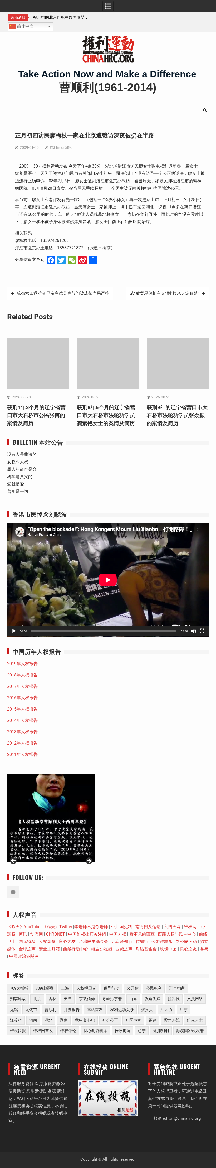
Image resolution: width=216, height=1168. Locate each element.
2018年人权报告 (22, 675)
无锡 (14, 1009)
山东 (133, 999)
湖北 (48, 1020)
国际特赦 (27, 941)
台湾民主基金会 (93, 941)
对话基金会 (146, 948)
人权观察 (47, 941)
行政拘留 (122, 1030)
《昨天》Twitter (57, 926)
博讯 (23, 934)
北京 (37, 999)
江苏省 (16, 1020)
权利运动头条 (122, 1009)
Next (89, 861)
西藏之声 (124, 948)
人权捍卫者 (86, 988)
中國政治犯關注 (24, 956)
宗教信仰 (87, 999)
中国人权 (117, 934)
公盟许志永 (162, 941)
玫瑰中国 (168, 948)
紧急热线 (172, 1020)
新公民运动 (186, 941)
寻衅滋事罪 (112, 999)
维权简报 (18, 1030)
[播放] (14, 631)
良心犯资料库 (95, 1030)
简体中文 (25, 26)
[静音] (193, 631)
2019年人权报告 (22, 663)
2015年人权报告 (22, 709)
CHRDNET (55, 934)
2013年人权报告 (22, 731)
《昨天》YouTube (23, 926)
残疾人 (147, 1009)
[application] (108, 580)
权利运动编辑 (61, 147)
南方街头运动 (148, 926)
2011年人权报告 (22, 754)
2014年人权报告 (22, 720)
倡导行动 (111, 988)
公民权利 (154, 988)
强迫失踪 (152, 999)
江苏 (184, 1009)
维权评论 (68, 1030)
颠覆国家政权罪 (190, 1030)
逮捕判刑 (161, 1030)
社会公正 (110, 1020)
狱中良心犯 (85, 1020)
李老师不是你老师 (91, 926)
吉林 (52, 999)
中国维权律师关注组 (87, 934)
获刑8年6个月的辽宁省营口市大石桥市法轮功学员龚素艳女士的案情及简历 (106, 415)
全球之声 (27, 948)
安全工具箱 (49, 948)
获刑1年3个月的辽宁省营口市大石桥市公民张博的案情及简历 (36, 415)
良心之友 (67, 941)
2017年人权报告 (22, 686)
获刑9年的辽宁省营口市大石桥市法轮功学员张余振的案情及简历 (177, 415)
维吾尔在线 (101, 948)
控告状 (174, 999)
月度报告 (72, 1009)
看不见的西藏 (142, 934)
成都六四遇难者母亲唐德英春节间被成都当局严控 (63, 293)
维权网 (190, 926)
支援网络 (195, 999)
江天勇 (166, 1009)
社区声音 (133, 1020)
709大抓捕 (19, 988)
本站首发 (95, 1009)
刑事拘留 (177, 988)
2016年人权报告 (22, 697)
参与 (204, 948)
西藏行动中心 (75, 948)
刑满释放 (18, 999)
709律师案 (45, 988)
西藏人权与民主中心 (177, 934)
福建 (152, 1020)
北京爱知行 (121, 941)
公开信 (133, 988)
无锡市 (31, 1009)
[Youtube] (13, 892)
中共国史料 (121, 926)
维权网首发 (43, 1030)
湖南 (64, 1020)
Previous (14, 861)
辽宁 (142, 1030)
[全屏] (202, 631)
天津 (68, 999)
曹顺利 (50, 1009)
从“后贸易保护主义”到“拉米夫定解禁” (164, 293)
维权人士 (195, 1020)
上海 (65, 988)
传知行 (142, 941)
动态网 (36, 934)
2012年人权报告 (22, 743)
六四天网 (172, 926)
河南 (33, 1020)
